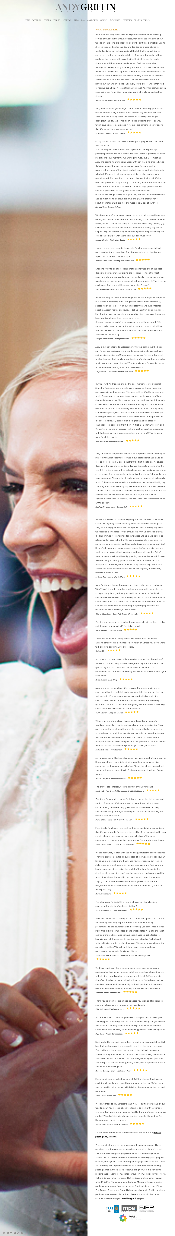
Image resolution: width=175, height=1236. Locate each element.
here (134, 1194)
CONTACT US (92, 20)
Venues (56, 20)
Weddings (36, 20)
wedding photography (133, 1198)
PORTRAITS (127, 20)
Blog (76, 20)
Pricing (47, 20)
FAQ (83, 20)
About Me (67, 20)
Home (27, 20)
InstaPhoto (115, 20)
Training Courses (142, 20)
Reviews (103, 20)
